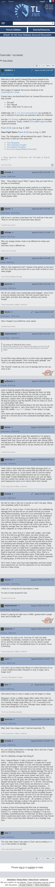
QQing (32, 121)
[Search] (52, 23)
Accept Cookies (25, 885)
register (31, 867)
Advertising (11, 879)
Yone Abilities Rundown (16, 147)
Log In (3, 1)
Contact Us (44, 879)
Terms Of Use (33, 879)
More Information (42, 885)
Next (48, 65)
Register (11, 1)
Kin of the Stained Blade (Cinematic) (22, 149)
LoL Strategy (13, 119)
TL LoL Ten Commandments (26, 113)
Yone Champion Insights (17, 145)
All (53, 65)
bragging (42, 121)
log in (22, 867)
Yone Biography (13, 143)
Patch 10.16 (6, 128)
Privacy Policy (22, 879)
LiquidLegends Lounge (10, 92)
